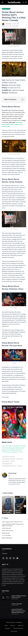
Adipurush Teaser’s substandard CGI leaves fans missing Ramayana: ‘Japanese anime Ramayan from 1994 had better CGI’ (14, 448)
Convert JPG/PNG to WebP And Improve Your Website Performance (18, 611)
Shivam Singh (8, 23)
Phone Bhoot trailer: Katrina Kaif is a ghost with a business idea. (12, 124)
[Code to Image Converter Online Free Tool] (6, 597)
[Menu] (2, 2)
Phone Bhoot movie (7, 463)
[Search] (26, 2)
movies (12, 461)
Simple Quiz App (6, 533)
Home (6, 625)
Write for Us (20, 625)
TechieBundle (19, 622)
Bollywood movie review (8, 456)
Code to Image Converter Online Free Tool (12, 521)
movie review (6, 461)
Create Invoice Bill (6, 528)
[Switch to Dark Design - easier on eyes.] (23, 2)
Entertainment (6, 8)
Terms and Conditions (18, 628)
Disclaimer (7, 628)
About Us (13, 625)
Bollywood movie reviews (9, 458)
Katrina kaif (19, 458)
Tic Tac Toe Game (6, 535)
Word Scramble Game (7, 538)
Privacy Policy (14, 631)
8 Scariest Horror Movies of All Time (12, 452)
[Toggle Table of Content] (21, 99)
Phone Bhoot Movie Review (9, 465)
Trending (19, 465)
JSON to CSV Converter (7, 530)
